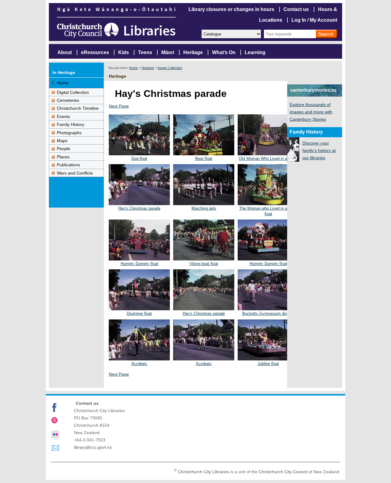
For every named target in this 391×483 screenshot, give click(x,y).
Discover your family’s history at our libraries (319, 150)
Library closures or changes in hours (231, 9)
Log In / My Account (314, 20)
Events (63, 116)
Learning (255, 52)
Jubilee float (268, 363)
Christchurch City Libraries (203, 471)
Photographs (69, 132)
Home (133, 68)
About (64, 52)
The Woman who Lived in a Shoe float (268, 211)
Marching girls (204, 208)
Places (63, 156)
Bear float (203, 158)
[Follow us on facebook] (55, 407)
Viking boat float (203, 263)
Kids (123, 52)
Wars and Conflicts (75, 173)
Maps (62, 140)
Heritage (193, 52)
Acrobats (139, 363)
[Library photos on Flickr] (55, 434)
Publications (68, 164)
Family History (70, 124)
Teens (145, 52)
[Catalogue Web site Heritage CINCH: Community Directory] (231, 33)
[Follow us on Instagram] (55, 421)
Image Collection (170, 68)
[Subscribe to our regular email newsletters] (55, 448)
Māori (167, 52)
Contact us (296, 9)
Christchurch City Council (283, 471)
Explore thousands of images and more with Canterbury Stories (311, 112)
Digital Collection (73, 92)
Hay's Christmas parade (139, 208)
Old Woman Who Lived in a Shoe (268, 158)
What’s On (224, 52)
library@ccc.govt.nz (93, 447)
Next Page (119, 106)
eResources (95, 52)
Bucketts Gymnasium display (268, 313)
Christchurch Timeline (78, 108)
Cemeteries (68, 100)
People (63, 148)
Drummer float (139, 313)
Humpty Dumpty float (139, 263)
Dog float (139, 158)
